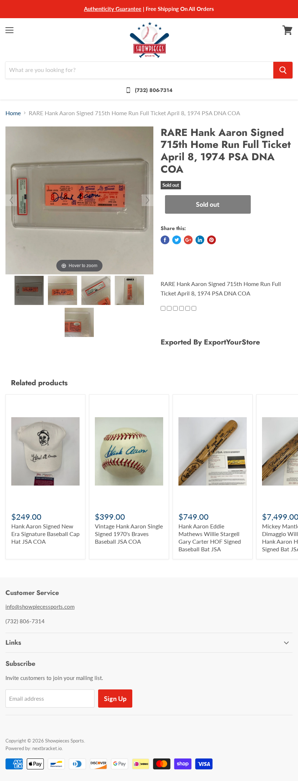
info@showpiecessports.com (39, 606)
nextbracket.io (47, 748)
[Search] (283, 70)
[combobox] (139, 70)
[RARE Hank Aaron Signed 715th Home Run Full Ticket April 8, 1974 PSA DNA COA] (29, 290)
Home (13, 113)
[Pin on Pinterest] (211, 239)
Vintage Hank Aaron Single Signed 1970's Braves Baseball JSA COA (129, 534)
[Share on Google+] (188, 239)
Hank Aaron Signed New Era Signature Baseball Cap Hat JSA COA (45, 534)
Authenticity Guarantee (112, 8)
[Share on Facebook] (165, 239)
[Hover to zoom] (79, 199)
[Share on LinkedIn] (200, 239)
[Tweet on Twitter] (176, 239)
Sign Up (115, 699)
